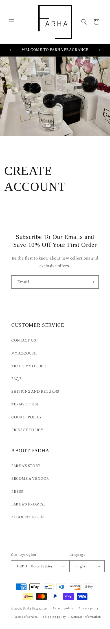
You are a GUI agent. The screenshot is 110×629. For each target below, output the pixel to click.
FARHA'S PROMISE (28, 504)
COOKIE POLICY (26, 417)
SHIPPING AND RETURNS (35, 391)
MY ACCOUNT (24, 353)
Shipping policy (54, 617)
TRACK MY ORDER (28, 366)
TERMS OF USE (25, 404)
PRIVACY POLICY (27, 430)
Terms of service (26, 617)
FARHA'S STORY (26, 465)
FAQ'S (16, 378)
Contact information (86, 617)
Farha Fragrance (35, 608)
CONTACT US (23, 340)
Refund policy (63, 608)
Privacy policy (88, 608)
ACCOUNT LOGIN (27, 517)
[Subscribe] (92, 282)
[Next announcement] (99, 50)
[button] (11, 22)
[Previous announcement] (10, 50)
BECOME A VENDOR (30, 478)
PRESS (17, 491)
